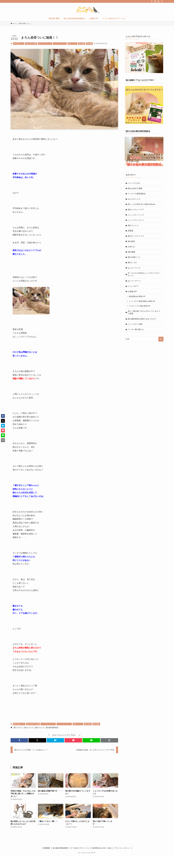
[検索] (161, 1)
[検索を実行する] (160, 339)
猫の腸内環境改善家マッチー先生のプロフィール (71, 848)
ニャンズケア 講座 (135, 324)
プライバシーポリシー (122, 848)
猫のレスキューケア (136, 209)
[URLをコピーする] (109, 740)
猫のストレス (72, 43)
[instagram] (155, 1)
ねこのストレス (134, 199)
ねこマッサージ (134, 281)
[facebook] (151, 1)
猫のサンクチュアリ (136, 236)
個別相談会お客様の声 (137, 296)
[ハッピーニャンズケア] (87, 9)
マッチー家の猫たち (136, 329)
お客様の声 (132, 291)
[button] (19, 740)
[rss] (158, 1)
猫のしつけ (132, 262)
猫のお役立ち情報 (31, 43)
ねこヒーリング (134, 268)
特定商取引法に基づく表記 (101, 848)
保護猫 (130, 231)
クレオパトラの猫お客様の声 (139, 306)
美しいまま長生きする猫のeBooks (141, 204)
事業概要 (46, 848)
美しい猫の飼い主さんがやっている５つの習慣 (144, 312)
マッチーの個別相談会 (137, 194)
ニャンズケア (133, 286)
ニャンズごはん (134, 183)
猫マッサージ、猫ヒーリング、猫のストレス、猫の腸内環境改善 (36, 727)
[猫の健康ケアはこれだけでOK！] (144, 105)
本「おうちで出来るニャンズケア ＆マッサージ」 (144, 274)
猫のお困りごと (18, 43)
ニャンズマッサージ (59, 43)
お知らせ (131, 247)
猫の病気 (81, 43)
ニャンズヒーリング (45, 43)
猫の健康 (89, 43)
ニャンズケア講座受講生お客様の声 (142, 301)
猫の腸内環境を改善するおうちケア (142, 319)
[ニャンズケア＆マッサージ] (144, 57)
